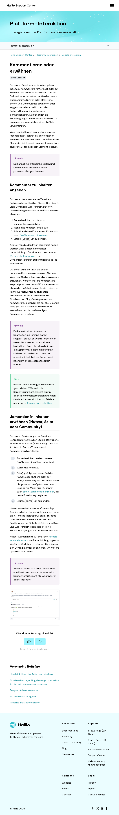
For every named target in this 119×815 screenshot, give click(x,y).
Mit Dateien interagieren (23, 696)
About (65, 788)
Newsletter (68, 754)
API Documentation (98, 749)
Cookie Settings (96, 794)
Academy (67, 736)
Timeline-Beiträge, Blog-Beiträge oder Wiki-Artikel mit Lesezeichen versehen (34, 682)
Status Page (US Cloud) (97, 742)
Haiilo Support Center (21, 54)
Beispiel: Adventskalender (24, 690)
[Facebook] (106, 808)
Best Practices (70, 730)
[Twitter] (97, 808)
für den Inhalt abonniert (23, 256)
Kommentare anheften (39, 403)
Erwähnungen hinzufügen (34, 235)
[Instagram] (102, 808)
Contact (66, 794)
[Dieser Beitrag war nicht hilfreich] (40, 641)
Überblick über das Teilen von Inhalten (31, 674)
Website (66, 782)
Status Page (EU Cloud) (97, 732)
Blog (64, 748)
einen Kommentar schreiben (38, 491)
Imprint (91, 788)
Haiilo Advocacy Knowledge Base (97, 763)
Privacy (92, 782)
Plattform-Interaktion (22, 45)
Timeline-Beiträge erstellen (25, 702)
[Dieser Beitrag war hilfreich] (29, 641)
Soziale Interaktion (71, 54)
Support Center (96, 755)
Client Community (71, 742)
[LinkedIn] (93, 808)
